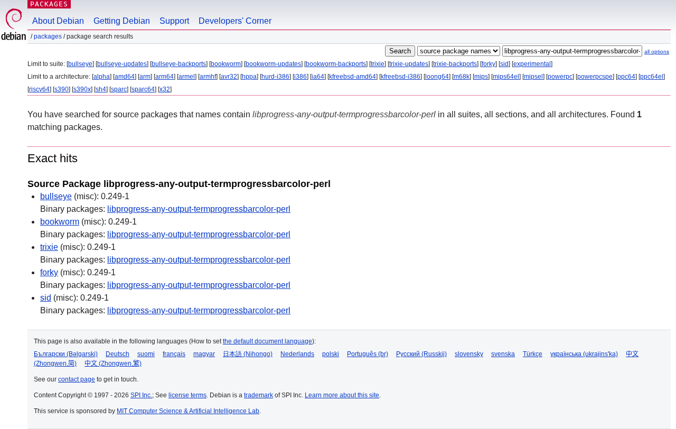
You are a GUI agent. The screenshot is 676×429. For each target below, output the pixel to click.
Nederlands (297, 354)
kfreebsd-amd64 (352, 76)
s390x (82, 89)
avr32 (229, 76)
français (174, 354)
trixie (377, 64)
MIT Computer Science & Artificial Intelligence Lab (188, 411)
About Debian (58, 20)
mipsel (533, 76)
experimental (532, 64)
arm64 (164, 76)
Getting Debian (121, 20)
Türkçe (532, 354)
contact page (76, 379)
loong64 (437, 76)
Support (174, 20)
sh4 (101, 89)
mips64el (506, 76)
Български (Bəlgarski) (66, 354)
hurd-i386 (275, 76)
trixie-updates (408, 64)
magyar (204, 354)
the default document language (267, 341)
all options (656, 51)
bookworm (226, 64)
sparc (119, 89)
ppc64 (626, 76)
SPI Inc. (141, 395)
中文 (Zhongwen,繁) (113, 363)
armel (187, 76)
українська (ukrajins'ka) (584, 354)
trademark (258, 395)
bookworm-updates (273, 64)
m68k (462, 76)
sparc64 (143, 89)
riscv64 (39, 89)
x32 (164, 89)
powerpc (560, 76)
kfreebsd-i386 (400, 76)
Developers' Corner (235, 20)
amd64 (125, 76)
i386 (300, 76)
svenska (503, 354)
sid (504, 64)
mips (481, 76)
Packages (49, 4)
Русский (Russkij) (421, 354)
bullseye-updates (122, 64)
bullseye (80, 64)
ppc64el (651, 76)
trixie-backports (455, 64)
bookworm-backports (336, 64)
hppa (249, 76)
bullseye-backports (179, 64)
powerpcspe (595, 76)
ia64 (318, 76)
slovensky (469, 354)
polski (330, 354)
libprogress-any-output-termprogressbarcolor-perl (198, 208)
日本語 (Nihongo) (248, 354)
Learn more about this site (342, 395)
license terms (187, 395)
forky (488, 64)
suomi (146, 354)
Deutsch (117, 354)
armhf (208, 76)
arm (145, 76)
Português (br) (367, 354)
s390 (61, 89)
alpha (101, 76)
